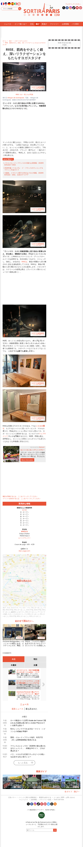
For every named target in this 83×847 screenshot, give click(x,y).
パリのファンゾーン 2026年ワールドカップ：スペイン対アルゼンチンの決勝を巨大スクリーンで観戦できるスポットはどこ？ (51, 785)
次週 (35, 665)
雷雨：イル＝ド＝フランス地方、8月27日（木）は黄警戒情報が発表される (26, 738)
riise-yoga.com (24, 551)
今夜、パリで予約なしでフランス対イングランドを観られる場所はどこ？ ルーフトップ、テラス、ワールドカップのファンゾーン (71, 785)
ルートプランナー (24, 538)
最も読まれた (31, 708)
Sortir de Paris (59, 799)
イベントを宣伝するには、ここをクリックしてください (21, 498)
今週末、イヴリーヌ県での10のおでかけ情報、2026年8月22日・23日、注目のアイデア (24, 174)
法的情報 (34, 799)
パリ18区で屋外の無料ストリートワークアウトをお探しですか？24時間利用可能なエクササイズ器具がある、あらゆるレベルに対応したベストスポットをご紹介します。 (28, 689)
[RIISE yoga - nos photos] (24, 77)
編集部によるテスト (18, 612)
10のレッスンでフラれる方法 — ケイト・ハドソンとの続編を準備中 (27, 730)
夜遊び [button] (44, 24)
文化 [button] (32, 24)
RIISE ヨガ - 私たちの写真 (24, 94)
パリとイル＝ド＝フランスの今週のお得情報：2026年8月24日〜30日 (24, 164)
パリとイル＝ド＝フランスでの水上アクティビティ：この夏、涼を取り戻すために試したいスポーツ (12, 785)
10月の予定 (9, 610)
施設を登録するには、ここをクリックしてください (20, 496)
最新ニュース (17, 708)
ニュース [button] (7, 24)
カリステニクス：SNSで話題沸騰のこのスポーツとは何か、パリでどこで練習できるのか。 (28, 672)
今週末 (13, 665)
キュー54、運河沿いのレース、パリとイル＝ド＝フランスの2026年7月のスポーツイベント (32, 785)
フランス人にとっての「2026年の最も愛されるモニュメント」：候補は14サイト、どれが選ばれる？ (28, 748)
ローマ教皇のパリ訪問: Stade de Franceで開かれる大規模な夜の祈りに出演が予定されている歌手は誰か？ (28, 723)
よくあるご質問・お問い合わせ (64, 797)
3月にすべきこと (31, 612)
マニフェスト (23, 799)
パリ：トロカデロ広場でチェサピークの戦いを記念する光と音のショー (27, 755)
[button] (6, 76)
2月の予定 (12, 616)
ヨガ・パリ (26, 608)
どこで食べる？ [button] (21, 24)
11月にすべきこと (19, 610)
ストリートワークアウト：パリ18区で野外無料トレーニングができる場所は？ (28, 683)
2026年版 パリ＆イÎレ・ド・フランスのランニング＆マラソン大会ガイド (23, 169)
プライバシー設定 (45, 799)
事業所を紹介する (45, 797)
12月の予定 (37, 610)
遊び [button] (37, 24)
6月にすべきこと (33, 614)
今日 (13, 659)
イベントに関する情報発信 (27, 797)
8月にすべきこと (23, 616)
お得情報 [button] (65, 24)
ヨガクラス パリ (16, 608)
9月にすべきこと (35, 616)
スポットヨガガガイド (15, 614)
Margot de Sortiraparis (16, 98)
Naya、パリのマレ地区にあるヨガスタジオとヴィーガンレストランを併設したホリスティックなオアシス (35, 643)
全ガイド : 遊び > (72, 791)
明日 (35, 659)
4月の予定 (29, 610)
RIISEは (24, 261)
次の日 (24, 510)
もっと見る (23, 762)
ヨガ (8, 608)
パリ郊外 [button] (75, 24)
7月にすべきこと (36, 608)
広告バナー (12, 797)
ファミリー (54, 24)
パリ (25, 614)
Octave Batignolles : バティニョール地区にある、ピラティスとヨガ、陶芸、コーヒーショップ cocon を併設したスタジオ (13, 643)
